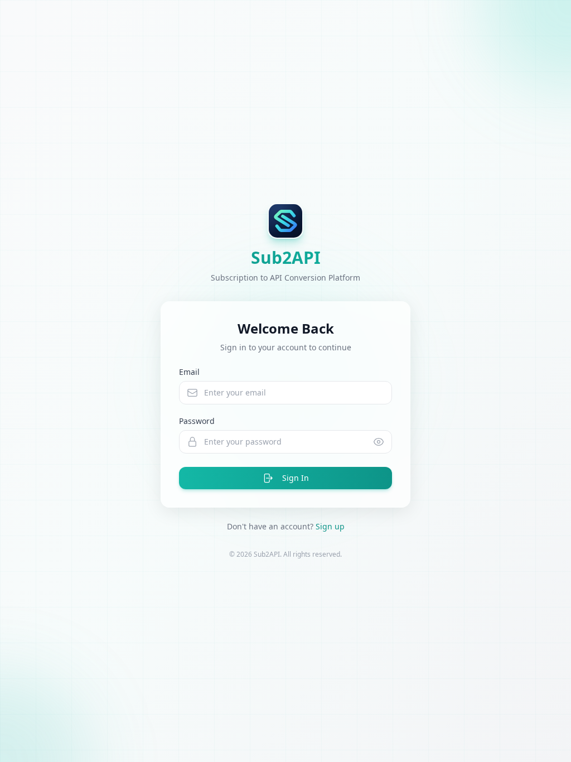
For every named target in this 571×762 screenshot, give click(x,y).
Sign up (330, 526)
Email (189, 371)
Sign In (295, 477)
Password (197, 421)
